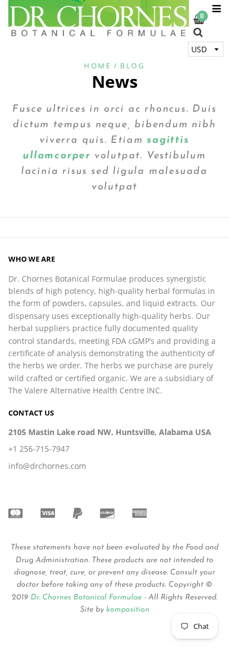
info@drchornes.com (47, 466)
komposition (128, 610)
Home (97, 66)
